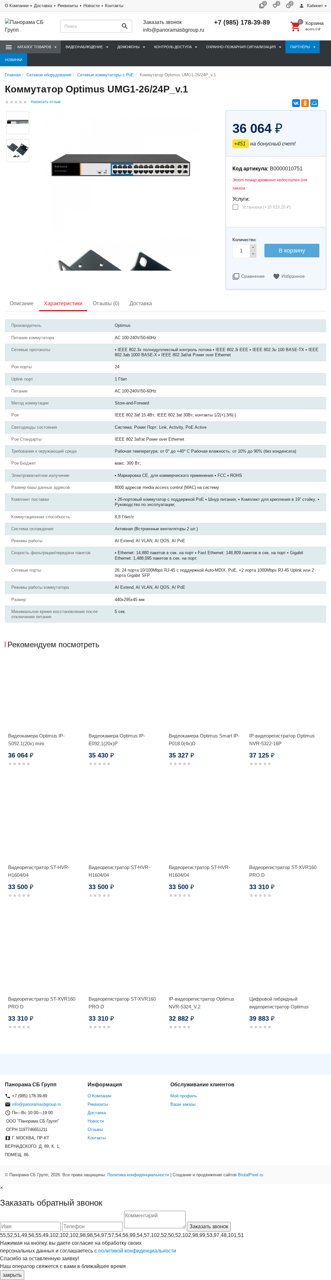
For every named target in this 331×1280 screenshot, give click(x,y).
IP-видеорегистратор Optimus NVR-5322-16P (282, 739)
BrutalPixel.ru (250, 1174)
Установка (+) (266, 207)
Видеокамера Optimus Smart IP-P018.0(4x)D (204, 739)
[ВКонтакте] (296, 103)
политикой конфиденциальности (137, 1250)
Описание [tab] (22, 303)
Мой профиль (183, 1095)
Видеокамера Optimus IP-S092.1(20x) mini (36, 739)
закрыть (12, 1275)
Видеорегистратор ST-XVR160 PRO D (282, 871)
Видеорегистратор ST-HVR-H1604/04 (38, 871)
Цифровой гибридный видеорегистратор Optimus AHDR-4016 (279, 1006)
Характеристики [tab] (63, 303)
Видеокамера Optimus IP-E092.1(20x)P (117, 739)
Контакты (114, 5)
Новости (91, 5)
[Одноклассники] (305, 103)
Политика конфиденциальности (138, 1174)
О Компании (16, 5)
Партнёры (300, 47)
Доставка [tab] (141, 303)
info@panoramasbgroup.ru (173, 30)
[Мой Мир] (314, 103)
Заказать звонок (162, 22)
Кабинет (314, 5)
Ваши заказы (183, 1104)
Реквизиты (68, 5)
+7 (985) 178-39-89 (242, 22)
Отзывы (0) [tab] (106, 303)
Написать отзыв (45, 102)
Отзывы (95, 1129)
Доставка (43, 5)
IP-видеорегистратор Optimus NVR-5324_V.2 (201, 1002)
